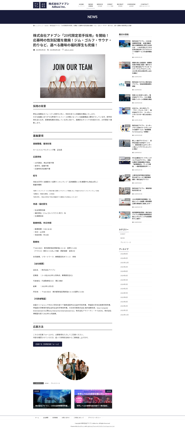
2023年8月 (124, 297)
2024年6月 (124, 275)
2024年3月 (124, 284)
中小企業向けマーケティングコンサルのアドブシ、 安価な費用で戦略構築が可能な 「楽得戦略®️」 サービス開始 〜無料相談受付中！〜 (142, 162)
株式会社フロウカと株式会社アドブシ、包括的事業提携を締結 (142, 84)
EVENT (122, 234)
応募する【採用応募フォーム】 (48, 344)
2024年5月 (124, 280)
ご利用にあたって (79, 417)
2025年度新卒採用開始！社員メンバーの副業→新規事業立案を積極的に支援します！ (142, 201)
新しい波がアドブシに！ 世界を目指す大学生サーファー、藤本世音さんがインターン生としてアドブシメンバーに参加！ (142, 145)
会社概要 (45, 417)
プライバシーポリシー (94, 417)
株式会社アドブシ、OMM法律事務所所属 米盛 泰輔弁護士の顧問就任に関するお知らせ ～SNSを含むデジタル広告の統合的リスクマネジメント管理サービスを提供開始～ (142, 47)
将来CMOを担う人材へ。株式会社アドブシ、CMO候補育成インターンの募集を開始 (142, 97)
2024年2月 (124, 289)
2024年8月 (124, 271)
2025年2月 (124, 267)
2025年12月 (124, 262)
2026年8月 (124, 254)
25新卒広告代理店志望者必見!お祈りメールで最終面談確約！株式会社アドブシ (141, 177)
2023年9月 (124, 293)
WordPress (81, 426)
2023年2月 (124, 306)
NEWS (46, 383)
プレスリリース (55, 383)
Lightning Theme (92, 426)
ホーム (37, 417)
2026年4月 (124, 258)
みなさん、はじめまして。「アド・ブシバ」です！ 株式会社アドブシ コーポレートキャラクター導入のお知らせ (142, 112)
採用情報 (55, 417)
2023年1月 (124, 310)
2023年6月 (124, 301)
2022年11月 (124, 315)
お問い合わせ (65, 417)
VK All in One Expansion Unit (106, 426)
